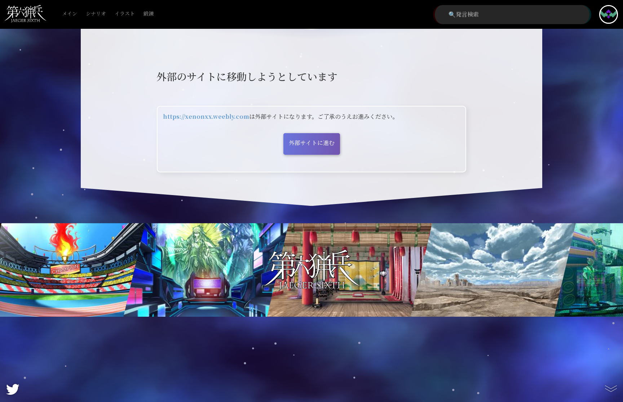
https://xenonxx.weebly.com (206, 116)
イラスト (125, 14)
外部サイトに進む (312, 143)
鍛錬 (148, 14)
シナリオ (96, 14)
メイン (69, 14)
